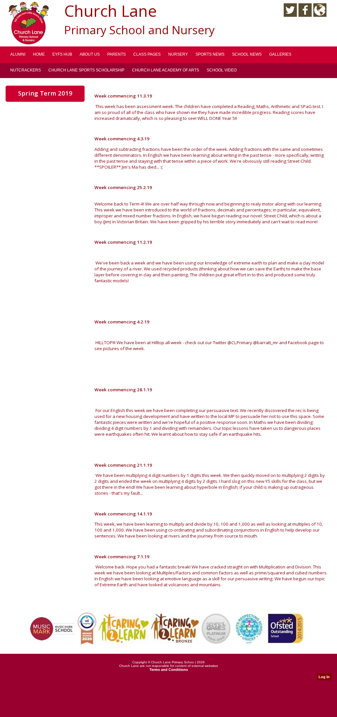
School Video (222, 70)
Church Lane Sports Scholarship (86, 70)
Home (39, 54)
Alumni (17, 54)
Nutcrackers (25, 70)
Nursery (178, 54)
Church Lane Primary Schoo (172, 662)
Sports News (209, 54)
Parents (116, 54)
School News (247, 54)
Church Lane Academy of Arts (165, 70)
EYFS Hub (62, 54)
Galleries (280, 54)
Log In (324, 677)
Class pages (147, 54)
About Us (90, 54)
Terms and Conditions (168, 670)
